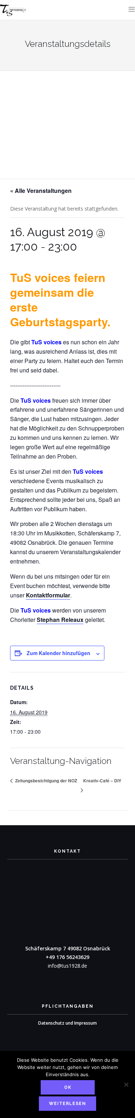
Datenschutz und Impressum (67, 1023)
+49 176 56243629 (67, 957)
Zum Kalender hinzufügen (58, 653)
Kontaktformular (48, 595)
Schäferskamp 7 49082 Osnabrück (67, 948)
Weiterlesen (67, 1103)
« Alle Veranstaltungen (41, 190)
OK (67, 1087)
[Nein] (126, 1084)
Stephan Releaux (60, 619)
